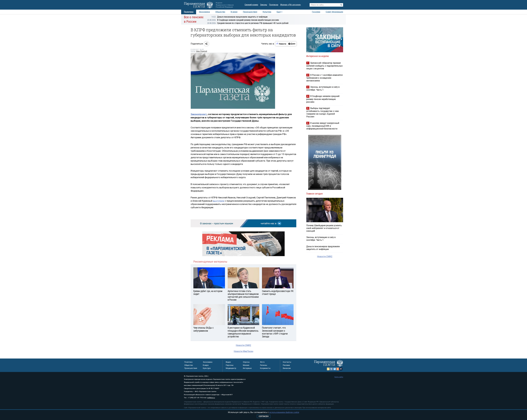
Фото (262, 362)
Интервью (247, 368)
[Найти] (341, 5)
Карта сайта (338, 377)
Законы (263, 5)
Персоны (229, 365)
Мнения (246, 365)
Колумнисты (265, 368)
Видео (228, 362)
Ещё (279, 12)
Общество (220, 12)
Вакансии (287, 368)
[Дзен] (291, 44)
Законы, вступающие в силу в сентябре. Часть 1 (323, 88)
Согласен (263, 416)
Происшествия (250, 12)
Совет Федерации (334, 12)
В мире (234, 12)
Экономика (204, 12)
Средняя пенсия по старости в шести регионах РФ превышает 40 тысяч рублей (247, 23)
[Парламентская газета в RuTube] (341, 369)
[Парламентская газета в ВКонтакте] (331, 369)
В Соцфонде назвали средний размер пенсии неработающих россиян (243, 20)
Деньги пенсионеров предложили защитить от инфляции (239, 17)
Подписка (273, 5)
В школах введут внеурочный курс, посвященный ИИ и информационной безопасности (322, 126)
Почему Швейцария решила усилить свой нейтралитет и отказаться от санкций (324, 228)
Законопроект (199, 114)
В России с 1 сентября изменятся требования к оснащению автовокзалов (324, 78)
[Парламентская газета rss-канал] (328, 369)
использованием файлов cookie (284, 412)
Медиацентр (231, 368)
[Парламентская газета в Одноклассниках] (337, 369)
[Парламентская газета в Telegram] (334, 369)
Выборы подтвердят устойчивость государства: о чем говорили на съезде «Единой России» (322, 112)
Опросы (246, 362)
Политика (188, 12)
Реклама (286, 365)
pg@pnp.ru (211, 398)
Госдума (316, 12)
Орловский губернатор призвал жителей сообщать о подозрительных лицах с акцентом (324, 65)
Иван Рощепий (201, 51)
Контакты (287, 362)
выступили (218, 200)
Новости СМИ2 (243, 345)
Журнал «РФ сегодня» (290, 5)
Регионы (263, 365)
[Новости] (281, 44)
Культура (267, 12)
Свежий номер (251, 5)
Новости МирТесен (243, 351)
